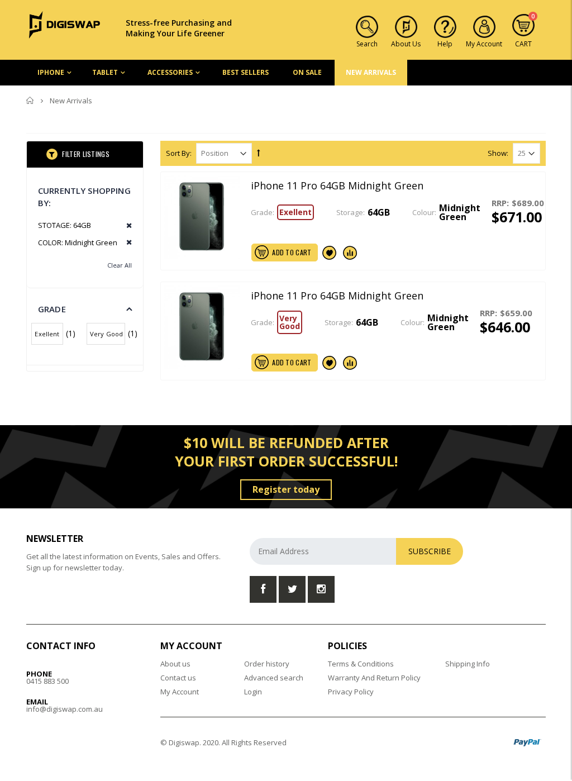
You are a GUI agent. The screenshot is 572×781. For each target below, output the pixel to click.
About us (175, 664)
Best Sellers (245, 72)
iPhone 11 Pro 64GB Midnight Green (337, 185)
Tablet (105, 72)
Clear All (119, 265)
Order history (266, 664)
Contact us (178, 678)
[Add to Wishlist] (330, 252)
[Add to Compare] (350, 252)
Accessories (170, 72)
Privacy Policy (351, 692)
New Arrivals (371, 72)
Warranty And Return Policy (374, 678)
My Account (179, 692)
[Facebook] (263, 589)
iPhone (50, 72)
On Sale (307, 72)
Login (253, 692)
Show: (498, 153)
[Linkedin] (321, 589)
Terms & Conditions (361, 664)
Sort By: (179, 153)
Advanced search (273, 678)
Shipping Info (467, 664)
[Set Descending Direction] (259, 152)
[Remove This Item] (125, 226)
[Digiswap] (65, 24)
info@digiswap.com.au (64, 709)
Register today (286, 489)
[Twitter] (292, 589)
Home (30, 100)
